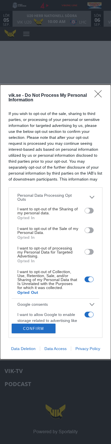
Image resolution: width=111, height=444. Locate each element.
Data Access (55, 348)
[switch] (89, 210)
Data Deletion (23, 348)
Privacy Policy (87, 348)
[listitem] (55, 197)
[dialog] (55, 222)
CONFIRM (33, 328)
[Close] (99, 95)
